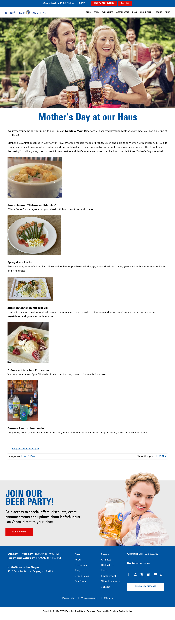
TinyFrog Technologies (121, 611)
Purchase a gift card (145, 587)
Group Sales (82, 576)
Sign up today (19, 532)
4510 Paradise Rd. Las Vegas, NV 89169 (30, 571)
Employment (108, 576)
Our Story (80, 581)
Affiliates (106, 560)
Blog (77, 571)
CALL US (125, 3)
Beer (77, 554)
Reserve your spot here (25, 449)
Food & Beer (28, 456)
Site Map (108, 598)
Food (78, 560)
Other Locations (110, 581)
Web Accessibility (89, 598)
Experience (81, 565)
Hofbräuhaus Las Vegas (25, 12)
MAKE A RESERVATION (104, 3)
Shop (104, 571)
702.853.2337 (150, 554)
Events (105, 554)
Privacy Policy (68, 598)
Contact (105, 587)
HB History (107, 565)
